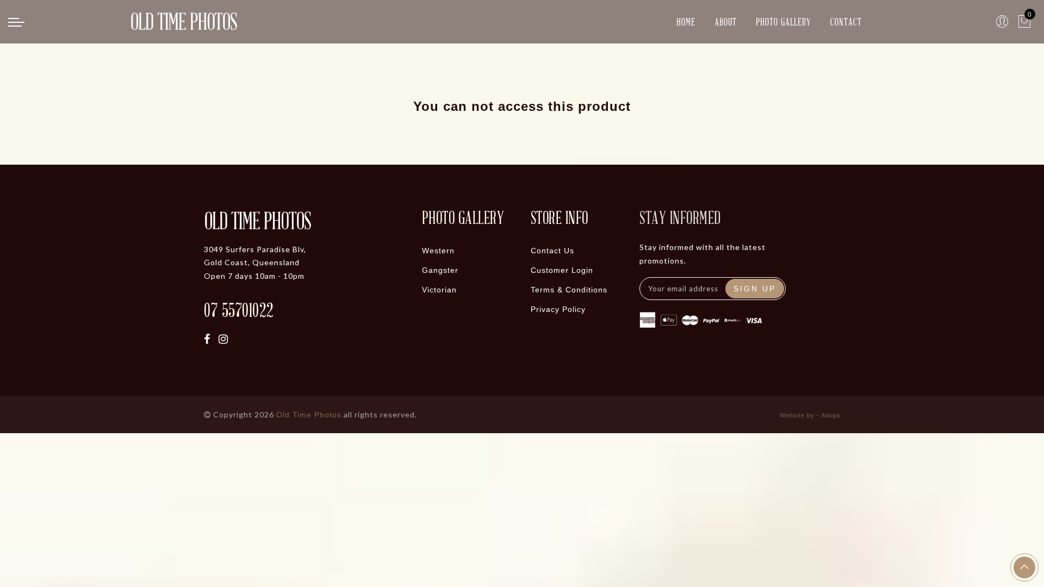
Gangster (440, 270)
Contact (846, 21)
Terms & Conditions (569, 289)
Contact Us (552, 250)
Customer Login (562, 270)
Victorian (439, 289)
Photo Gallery (783, 21)
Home (685, 21)
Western (438, 250)
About (725, 21)
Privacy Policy (558, 309)
